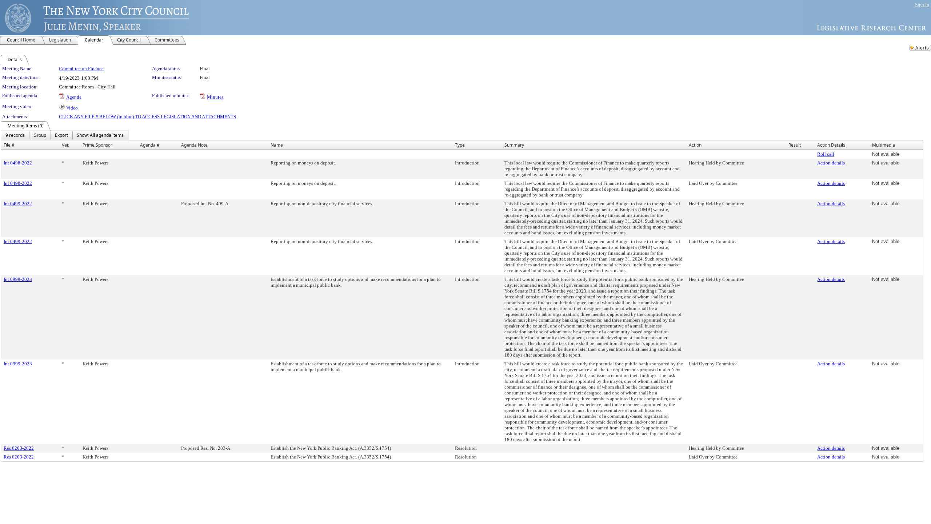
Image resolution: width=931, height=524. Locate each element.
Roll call (825, 154)
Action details (831, 163)
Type (460, 145)
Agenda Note (194, 145)
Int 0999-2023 (18, 279)
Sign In (922, 4)
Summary (514, 145)
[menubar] (64, 135)
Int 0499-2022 (18, 203)
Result (794, 145)
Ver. (65, 145)
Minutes (215, 97)
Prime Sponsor (97, 145)
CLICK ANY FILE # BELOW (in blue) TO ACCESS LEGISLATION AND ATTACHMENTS (147, 116)
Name (277, 145)
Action (695, 145)
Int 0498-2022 (18, 163)
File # (9, 145)
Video (72, 108)
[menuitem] (15, 135)
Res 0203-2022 (19, 448)
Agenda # (150, 145)
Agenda (73, 97)
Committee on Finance (81, 68)
